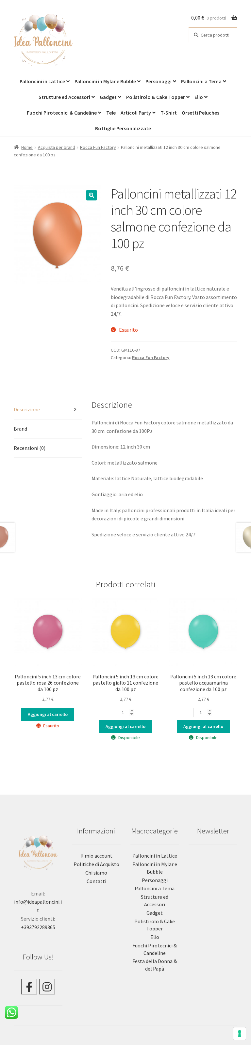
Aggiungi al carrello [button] (125, 726)
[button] (91, 195)
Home (27, 147)
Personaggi (158, 81)
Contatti (96, 881)
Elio (198, 97)
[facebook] (29, 986)
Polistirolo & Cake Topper (155, 97)
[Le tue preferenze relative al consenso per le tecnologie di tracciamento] (239, 1033)
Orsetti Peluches (200, 112)
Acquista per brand (56, 147)
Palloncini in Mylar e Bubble (105, 81)
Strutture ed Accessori (64, 97)
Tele (111, 112)
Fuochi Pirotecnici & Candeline (62, 112)
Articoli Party (136, 112)
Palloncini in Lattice (42, 81)
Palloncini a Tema (201, 81)
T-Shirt (168, 112)
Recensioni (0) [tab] (29, 448)
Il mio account (96, 855)
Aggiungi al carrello (48, 714)
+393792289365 (38, 927)
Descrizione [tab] (27, 409)
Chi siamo (96, 872)
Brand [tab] (20, 428)
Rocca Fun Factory (98, 147)
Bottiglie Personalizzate (123, 128)
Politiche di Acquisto (96, 864)
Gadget (108, 97)
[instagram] (47, 986)
